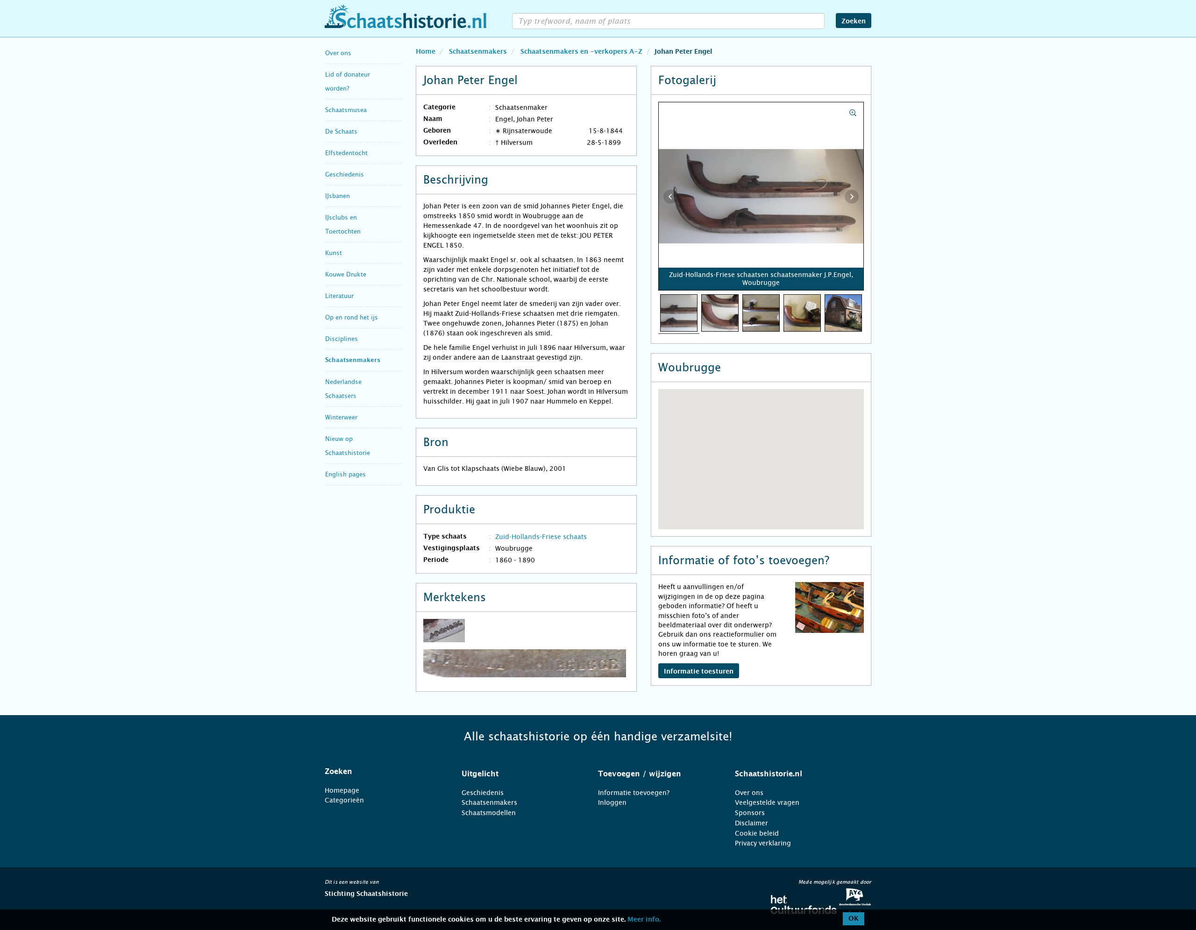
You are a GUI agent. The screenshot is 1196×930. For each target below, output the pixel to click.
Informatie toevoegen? (633, 792)
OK (853, 919)
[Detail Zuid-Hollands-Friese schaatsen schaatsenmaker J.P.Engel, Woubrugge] (720, 312)
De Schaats (341, 131)
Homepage (342, 790)
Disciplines (341, 338)
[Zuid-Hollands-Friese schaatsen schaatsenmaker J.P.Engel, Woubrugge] (679, 312)
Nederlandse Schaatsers (343, 388)
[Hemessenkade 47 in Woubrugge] (843, 312)
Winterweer (341, 417)
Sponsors (750, 812)
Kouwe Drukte (345, 274)
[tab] (381, 771)
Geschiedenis (344, 174)
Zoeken (853, 21)
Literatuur (339, 295)
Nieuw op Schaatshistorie (347, 445)
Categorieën (344, 800)
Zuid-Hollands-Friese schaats (541, 536)
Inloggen (612, 802)
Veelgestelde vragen (767, 802)
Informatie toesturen (698, 671)
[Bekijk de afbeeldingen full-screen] (761, 196)
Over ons (338, 53)
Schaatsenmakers (352, 360)
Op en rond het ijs (351, 317)
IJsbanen (337, 195)
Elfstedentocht (346, 152)
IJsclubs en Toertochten (343, 224)
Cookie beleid (757, 833)
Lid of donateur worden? (347, 81)
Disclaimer (751, 823)
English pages (345, 474)
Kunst (333, 252)
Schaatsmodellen (489, 812)
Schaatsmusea (346, 110)
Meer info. (644, 919)
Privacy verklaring (763, 843)
